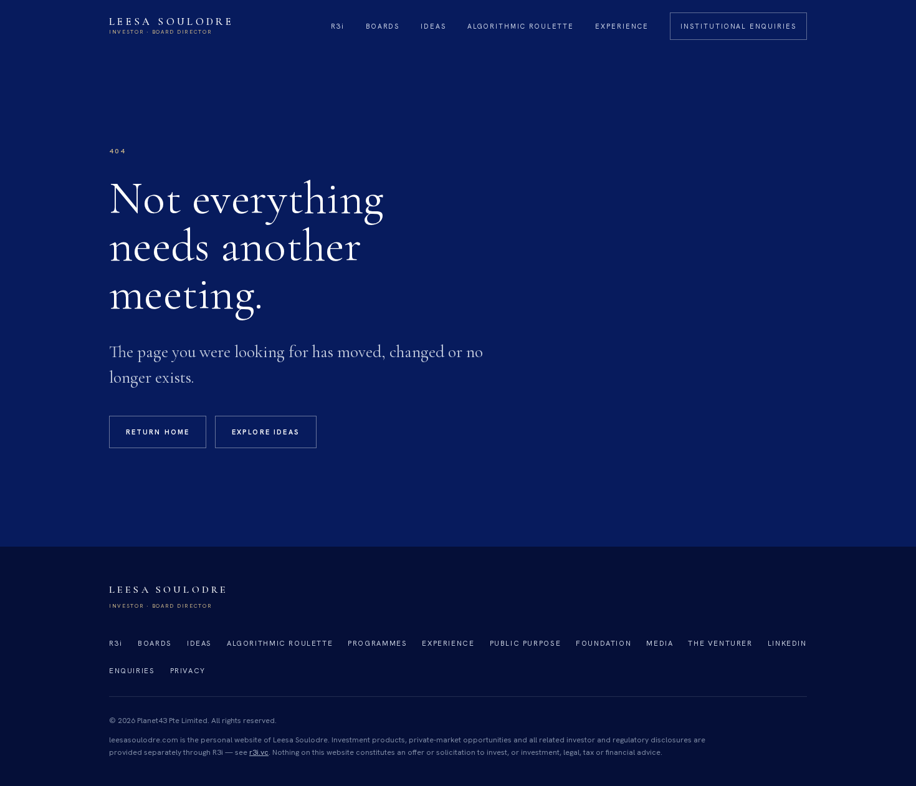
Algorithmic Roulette (520, 26)
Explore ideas (266, 432)
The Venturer (720, 643)
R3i (338, 26)
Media (659, 643)
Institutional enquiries (738, 26)
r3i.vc (259, 752)
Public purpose (525, 643)
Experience (622, 26)
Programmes (377, 643)
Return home (158, 432)
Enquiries (132, 670)
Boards (383, 26)
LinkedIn (787, 643)
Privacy (188, 670)
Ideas (433, 26)
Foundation (603, 643)
